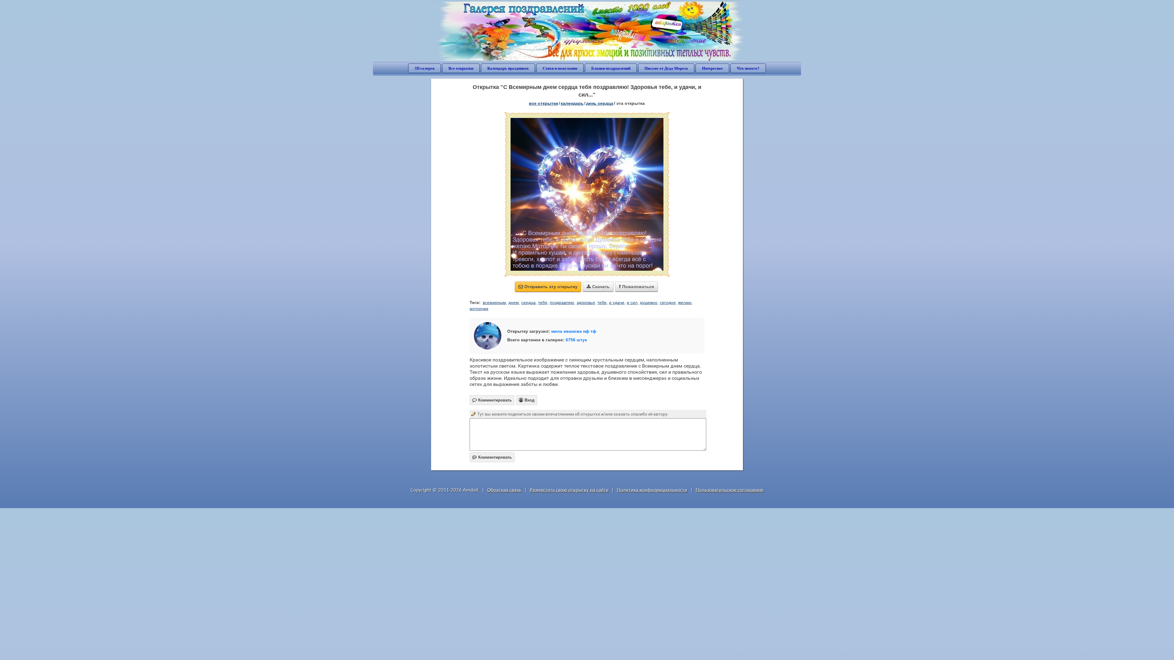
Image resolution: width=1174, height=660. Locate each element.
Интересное (712, 68)
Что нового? (748, 68)
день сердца (599, 103)
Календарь (572, 103)
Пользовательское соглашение (729, 490)
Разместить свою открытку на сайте (569, 490)
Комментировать (492, 457)
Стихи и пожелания (560, 68)
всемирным (494, 302)
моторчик (479, 308)
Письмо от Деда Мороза (666, 68)
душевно (648, 302)
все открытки (543, 103)
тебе (602, 302)
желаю (685, 302)
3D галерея (424, 68)
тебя (542, 302)
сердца (528, 302)
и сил (632, 302)
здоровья (586, 302)
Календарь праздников (508, 68)
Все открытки (461, 68)
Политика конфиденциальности (652, 490)
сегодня (668, 302)
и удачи (616, 302)
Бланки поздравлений (610, 68)
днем (513, 302)
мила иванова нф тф (573, 331)
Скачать (598, 286)
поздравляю (562, 302)
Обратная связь (504, 490)
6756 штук (576, 339)
